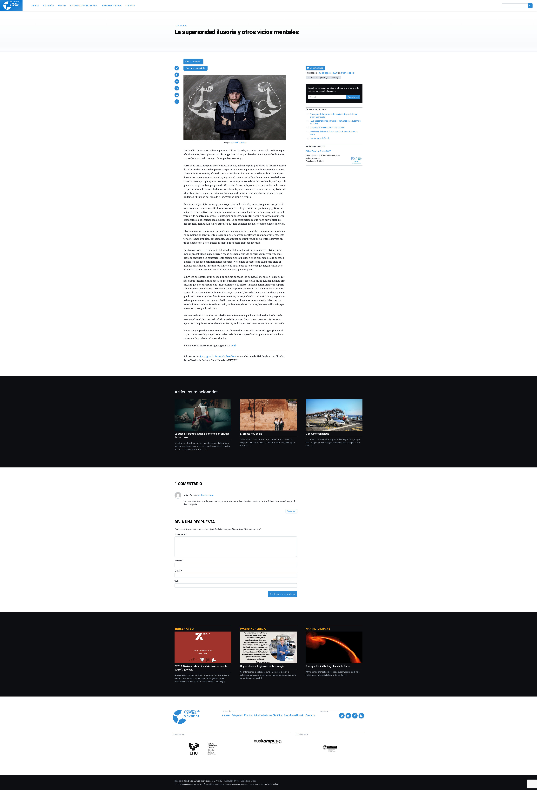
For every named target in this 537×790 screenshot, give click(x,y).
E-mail (178, 571)
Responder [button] (291, 511)
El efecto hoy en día (251, 433)
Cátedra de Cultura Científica (268, 715)
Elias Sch (235, 143)
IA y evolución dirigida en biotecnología (262, 666)
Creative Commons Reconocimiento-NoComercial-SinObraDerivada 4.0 (252, 784)
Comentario (181, 534)
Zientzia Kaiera (184, 628)
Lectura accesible (195, 68)
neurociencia (312, 78)
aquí (233, 345)
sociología (335, 78)
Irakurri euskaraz (193, 61)
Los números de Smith (319, 138)
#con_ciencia (180, 26)
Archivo (225, 715)
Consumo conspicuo (317, 433)
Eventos (248, 715)
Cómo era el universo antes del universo (327, 127)
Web (176, 581)
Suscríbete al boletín (294, 715)
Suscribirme (353, 97)
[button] (177, 68)
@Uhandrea (228, 356)
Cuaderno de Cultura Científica (195, 784)
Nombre (179, 561)
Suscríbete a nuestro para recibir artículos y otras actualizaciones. (334, 89)
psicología (324, 78)
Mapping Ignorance (318, 628)
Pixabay (243, 143)
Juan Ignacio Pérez (210, 356)
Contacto (310, 715)
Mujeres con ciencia (253, 628)
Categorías (236, 715)
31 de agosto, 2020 (205, 495)
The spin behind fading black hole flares (328, 666)
